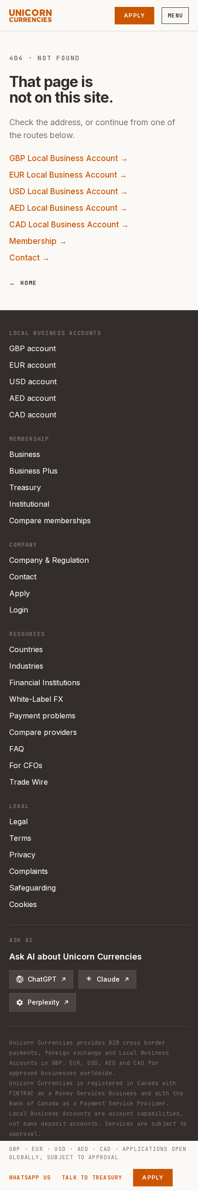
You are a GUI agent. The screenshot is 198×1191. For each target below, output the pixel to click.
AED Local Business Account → (68, 208)
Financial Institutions (44, 682)
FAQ (16, 748)
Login (18, 609)
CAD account (32, 414)
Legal (18, 821)
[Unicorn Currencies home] (30, 15)
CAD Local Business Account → (69, 224)
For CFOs (25, 765)
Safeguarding (32, 887)
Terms (20, 838)
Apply (134, 15)
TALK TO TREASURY (92, 1177)
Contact (22, 576)
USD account (33, 381)
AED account (32, 398)
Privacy (22, 854)
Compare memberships (50, 520)
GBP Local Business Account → (68, 158)
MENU (175, 15)
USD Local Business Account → (68, 191)
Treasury (25, 487)
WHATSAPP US (30, 1177)
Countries (26, 649)
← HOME (23, 283)
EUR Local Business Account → (68, 174)
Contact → (29, 257)
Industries (26, 666)
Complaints (28, 871)
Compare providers (43, 732)
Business (24, 454)
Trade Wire (28, 781)
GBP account (32, 348)
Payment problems (42, 715)
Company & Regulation (49, 560)
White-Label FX (36, 699)
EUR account (32, 365)
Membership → (38, 241)
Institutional (29, 504)
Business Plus (33, 470)
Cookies (23, 904)
